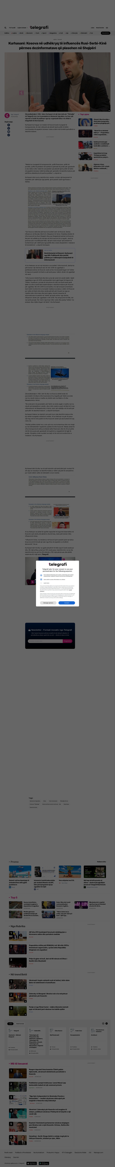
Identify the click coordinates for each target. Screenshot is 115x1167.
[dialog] (57, 583)
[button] (57, 583)
